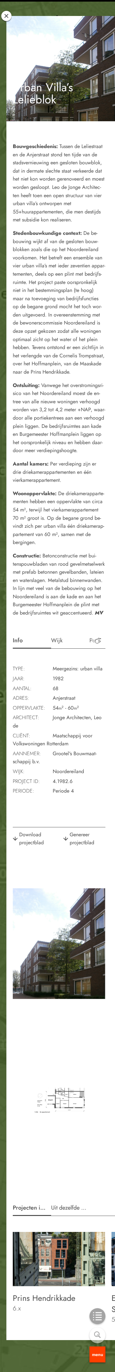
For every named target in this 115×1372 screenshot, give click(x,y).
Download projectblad (31, 838)
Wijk (57, 640)
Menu (97, 1354)
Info (18, 640)
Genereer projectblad (82, 838)
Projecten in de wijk (32, 1208)
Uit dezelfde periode (70, 1208)
